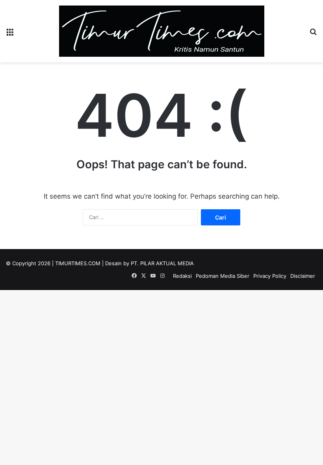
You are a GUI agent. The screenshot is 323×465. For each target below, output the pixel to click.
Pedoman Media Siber (222, 276)
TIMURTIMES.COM (77, 263)
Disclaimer (302, 276)
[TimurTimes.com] (161, 31)
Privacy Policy (269, 276)
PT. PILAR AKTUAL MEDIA (162, 263)
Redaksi (182, 276)
